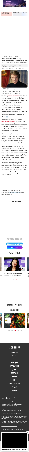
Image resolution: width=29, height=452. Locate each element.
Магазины (14, 309)
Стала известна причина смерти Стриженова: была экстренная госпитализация (13, 274)
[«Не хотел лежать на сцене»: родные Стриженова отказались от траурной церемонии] (16, 239)
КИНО (14, 359)
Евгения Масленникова (7, 68)
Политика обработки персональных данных (12, 429)
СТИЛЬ (14, 376)
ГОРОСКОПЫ (14, 366)
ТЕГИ (14, 380)
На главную (4, 56)
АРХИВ (14, 390)
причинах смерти (14, 192)
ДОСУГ (14, 369)
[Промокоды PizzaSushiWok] (14, 320)
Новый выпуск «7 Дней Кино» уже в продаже (14, 449)
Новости (11, 56)
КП (7, 116)
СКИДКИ (14, 387)
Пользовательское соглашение (9, 426)
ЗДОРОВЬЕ (14, 373)
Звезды (16, 56)
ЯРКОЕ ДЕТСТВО (14, 383)
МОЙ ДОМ (14, 363)
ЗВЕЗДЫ (14, 356)
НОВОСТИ (14, 352)
